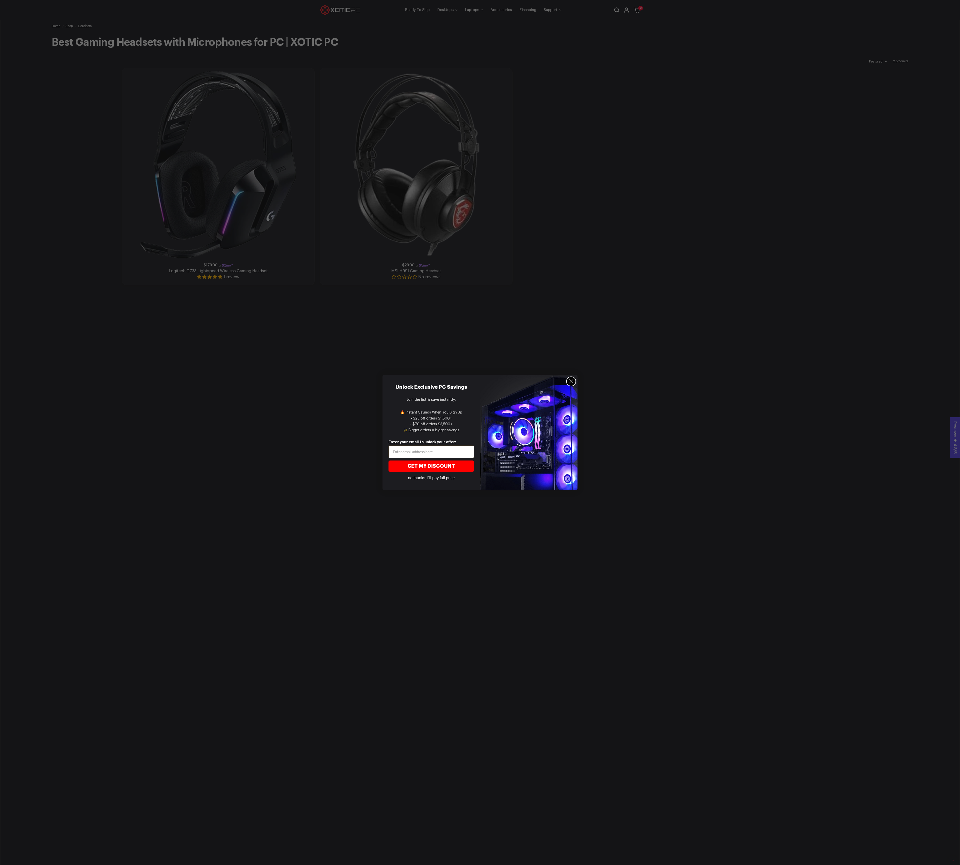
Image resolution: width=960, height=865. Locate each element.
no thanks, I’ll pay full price (431, 478)
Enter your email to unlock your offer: (422, 442)
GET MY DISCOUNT (431, 466)
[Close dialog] (571, 381)
